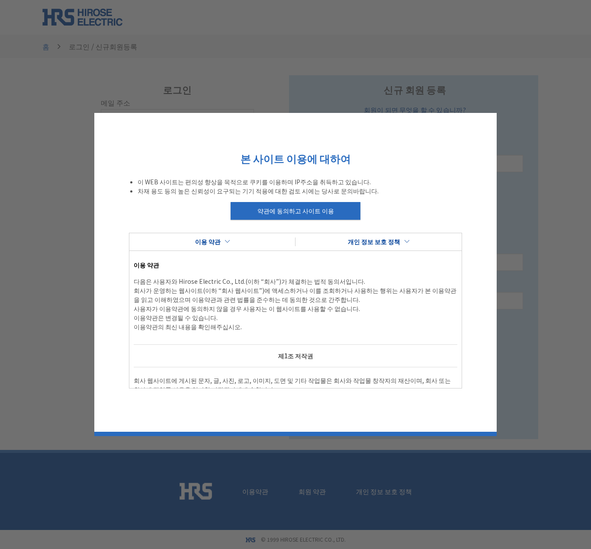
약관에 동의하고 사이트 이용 (295, 210)
